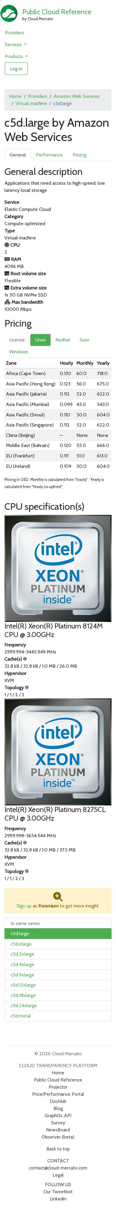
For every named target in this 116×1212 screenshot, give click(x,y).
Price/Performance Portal (58, 1094)
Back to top (58, 1149)
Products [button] (14, 56)
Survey (58, 1122)
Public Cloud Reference (56, 11)
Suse (85, 340)
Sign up (24, 906)
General (18, 155)
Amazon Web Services (77, 96)
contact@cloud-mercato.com (58, 1168)
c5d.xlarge (21, 944)
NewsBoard (58, 1130)
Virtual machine (31, 103)
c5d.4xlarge (22, 964)
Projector (58, 1087)
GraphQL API (58, 1115)
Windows (18, 352)
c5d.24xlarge (24, 1005)
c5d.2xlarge (22, 954)
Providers (14, 32)
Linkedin (58, 1199)
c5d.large (20, 933)
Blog (58, 1108)
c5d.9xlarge (22, 975)
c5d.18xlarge (23, 995)
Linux (40, 340)
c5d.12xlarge (23, 985)
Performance (49, 155)
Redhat (62, 340)
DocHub (58, 1101)
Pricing (79, 155)
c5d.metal (21, 1016)
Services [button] (14, 44)
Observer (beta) (58, 1137)
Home (15, 96)
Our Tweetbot (58, 1191)
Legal (58, 1175)
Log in (16, 68)
